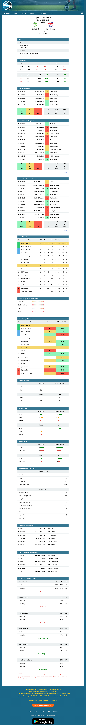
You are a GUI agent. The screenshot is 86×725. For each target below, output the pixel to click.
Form (32, 13)
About (48, 711)
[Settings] (82, 13)
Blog (51, 13)
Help (30, 711)
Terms (42, 711)
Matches (7, 13)
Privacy (36, 711)
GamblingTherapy (44, 700)
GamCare (54, 700)
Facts (24, 13)
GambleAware (33, 700)
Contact (55, 711)
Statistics (42, 13)
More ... (66, 172)
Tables (16, 13)
